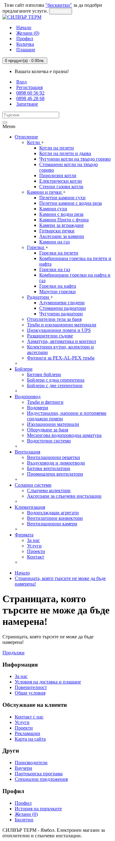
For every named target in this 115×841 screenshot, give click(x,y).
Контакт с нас (29, 716)
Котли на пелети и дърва (65, 153)
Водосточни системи (49, 440)
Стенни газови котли (61, 186)
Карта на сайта (30, 739)
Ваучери (23, 768)
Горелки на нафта (57, 286)
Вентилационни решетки (53, 457)
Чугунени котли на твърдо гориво (75, 159)
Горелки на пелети (58, 252)
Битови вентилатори (48, 468)
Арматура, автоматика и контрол (61, 341)
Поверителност (31, 687)
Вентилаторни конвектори (55, 518)
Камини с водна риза (61, 214)
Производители (31, 762)
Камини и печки (45, 192)
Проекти (36, 551)
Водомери (37, 407)
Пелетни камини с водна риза (70, 203)
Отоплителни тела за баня (54, 319)
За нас (33, 540)
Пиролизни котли (57, 175)
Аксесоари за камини (61, 236)
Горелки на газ (54, 269)
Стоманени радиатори (62, 308)
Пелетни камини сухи (62, 197)
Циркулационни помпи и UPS (59, 330)
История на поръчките (38, 808)
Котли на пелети (56, 147)
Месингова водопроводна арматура (64, 435)
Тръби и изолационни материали (61, 324)
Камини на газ (54, 241)
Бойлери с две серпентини (54, 385)
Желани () (26, 814)
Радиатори (38, 297)
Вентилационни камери (52, 523)
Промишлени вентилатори (55, 474)
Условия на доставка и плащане (48, 681)
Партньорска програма (39, 773)
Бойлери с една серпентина (55, 380)
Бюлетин (24, 819)
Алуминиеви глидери (62, 302)
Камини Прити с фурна (64, 219)
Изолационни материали (53, 424)
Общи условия (30, 692)
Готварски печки (57, 230)
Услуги (34, 545)
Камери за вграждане (61, 225)
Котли (34, 142)
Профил (23, 803)
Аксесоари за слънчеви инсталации (64, 496)
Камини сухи (53, 208)
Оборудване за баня (47, 429)
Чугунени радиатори (61, 313)
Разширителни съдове (50, 335)
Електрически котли (60, 181)
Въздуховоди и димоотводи (56, 462)
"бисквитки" (58, 5)
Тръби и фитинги (45, 402)
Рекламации (27, 733)
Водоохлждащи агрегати (53, 512)
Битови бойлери (44, 374)
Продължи (13, 652)
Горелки (36, 247)
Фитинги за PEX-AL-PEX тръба (60, 357)
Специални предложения (41, 779)
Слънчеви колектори (49, 490)
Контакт (35, 556)
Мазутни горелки (57, 291)
